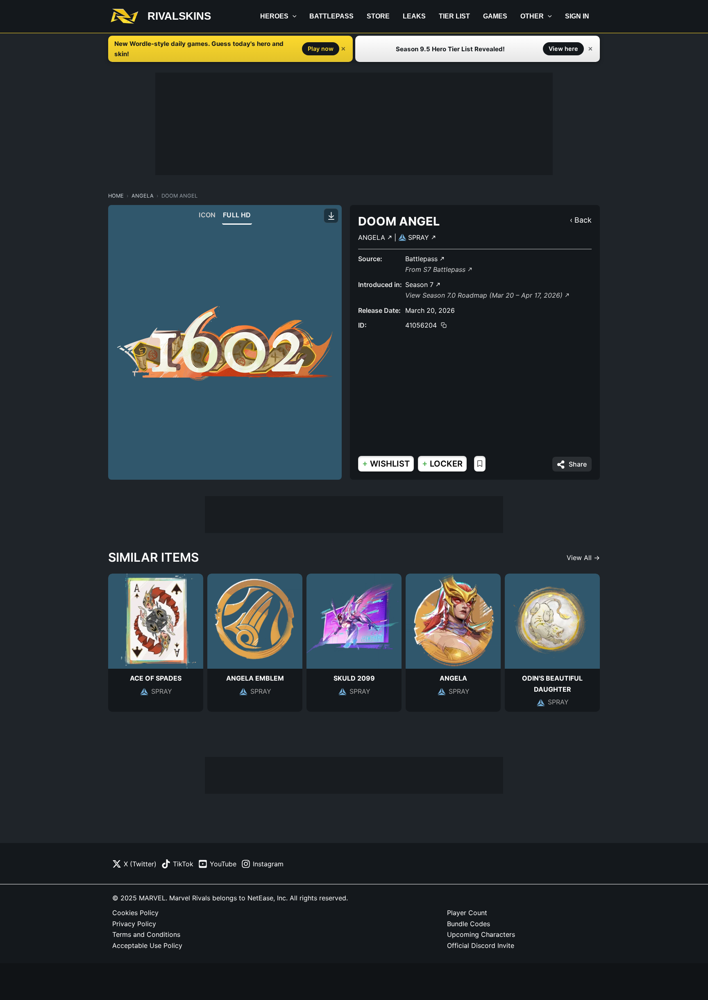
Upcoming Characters (481, 934)
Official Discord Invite (480, 945)
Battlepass (331, 16)
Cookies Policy (135, 913)
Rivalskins (179, 16)
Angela (143, 196)
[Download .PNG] (331, 215)
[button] (292, 16)
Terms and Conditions (146, 934)
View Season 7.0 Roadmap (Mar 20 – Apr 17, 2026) (485, 295)
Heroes (274, 16)
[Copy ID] (444, 325)
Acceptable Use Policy (147, 945)
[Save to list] (480, 464)
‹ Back (581, 220)
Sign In (577, 16)
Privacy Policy (134, 924)
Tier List (454, 16)
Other (532, 16)
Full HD (237, 215)
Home (116, 196)
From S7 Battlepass (436, 269)
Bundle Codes (468, 924)
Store (378, 16)
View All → (583, 558)
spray (419, 237)
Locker (442, 463)
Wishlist (386, 463)
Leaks (414, 16)
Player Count (467, 913)
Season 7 (420, 284)
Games (495, 16)
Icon (207, 215)
